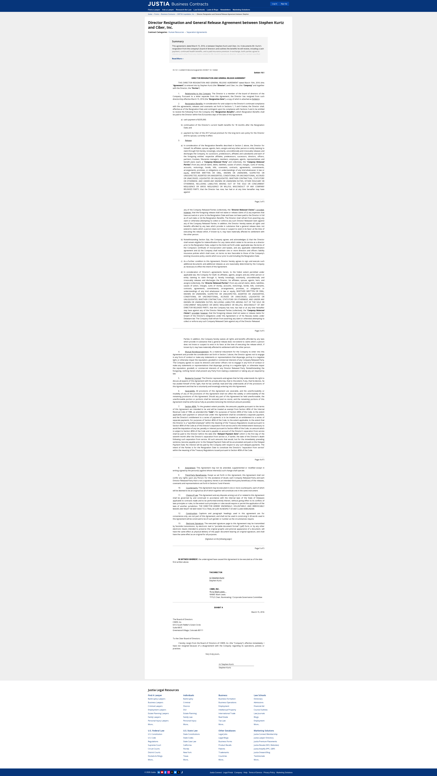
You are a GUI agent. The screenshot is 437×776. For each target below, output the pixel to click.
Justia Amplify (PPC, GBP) (264, 748)
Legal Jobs (222, 734)
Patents (221, 748)
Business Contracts (168, 14)
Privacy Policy (269, 772)
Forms (156, 14)
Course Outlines (261, 710)
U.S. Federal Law (156, 730)
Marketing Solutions (241, 10)
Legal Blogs (223, 738)
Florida (186, 748)
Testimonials (259, 756)
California (187, 745)
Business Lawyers (155, 702)
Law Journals (259, 713)
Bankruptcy (188, 699)
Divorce (186, 706)
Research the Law (183, 10)
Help (245, 772)
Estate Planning (190, 713)
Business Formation (227, 699)
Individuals (188, 695)
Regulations (153, 741)
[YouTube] (162, 772)
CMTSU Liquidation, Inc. (186, 14)
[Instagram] (168, 772)
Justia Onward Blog (262, 752)
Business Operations (227, 702)
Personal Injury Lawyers (158, 720)
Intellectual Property (227, 710)
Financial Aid (259, 706)
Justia (150, 14)
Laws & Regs (212, 10)
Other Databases (227, 730)
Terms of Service (255, 772)
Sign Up (284, 4)
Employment (223, 706)
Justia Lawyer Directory (264, 738)
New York (187, 752)
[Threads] (172, 772)
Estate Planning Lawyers (158, 713)
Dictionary (258, 699)
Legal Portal (228, 772)
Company (238, 772)
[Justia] (159, 4)
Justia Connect (216, 772)
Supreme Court (154, 745)
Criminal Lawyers (155, 706)
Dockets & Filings (155, 756)
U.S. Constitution (155, 734)
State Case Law (189, 741)
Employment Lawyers (157, 710)
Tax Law (222, 720)
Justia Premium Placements (265, 741)
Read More (177, 58)
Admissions (258, 702)
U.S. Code (152, 738)
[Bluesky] (175, 772)
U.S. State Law (190, 730)
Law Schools (199, 10)
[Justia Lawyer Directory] (181, 772)
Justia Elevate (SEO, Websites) (266, 745)
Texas (185, 756)
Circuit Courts (154, 748)
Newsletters (225, 10)
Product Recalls (224, 745)
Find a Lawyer (154, 10)
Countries (222, 756)
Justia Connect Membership (265, 734)
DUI (185, 710)
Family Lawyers (154, 717)
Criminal (186, 702)
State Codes (188, 738)
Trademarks (223, 752)
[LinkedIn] (158, 772)
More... (151, 724)
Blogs (256, 717)
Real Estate (223, 717)
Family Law (187, 717)
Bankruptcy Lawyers (156, 699)
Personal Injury (189, 720)
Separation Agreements (197, 32)
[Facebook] (165, 772)
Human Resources (176, 32)
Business (222, 695)
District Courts (154, 752)
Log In (274, 4)
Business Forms (225, 741)
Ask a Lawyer (168, 10)
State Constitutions (191, 734)
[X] (178, 772)
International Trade (226, 713)
